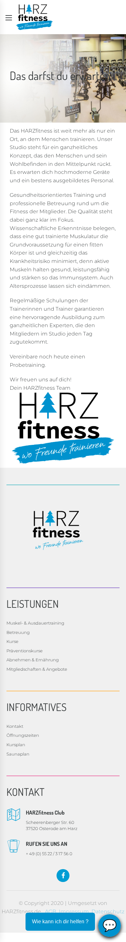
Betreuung (18, 632)
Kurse (12, 641)
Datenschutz (107, 911)
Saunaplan (17, 754)
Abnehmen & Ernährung (32, 659)
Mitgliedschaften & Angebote (36, 669)
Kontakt (14, 726)
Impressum (74, 911)
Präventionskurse (24, 650)
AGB (50, 911)
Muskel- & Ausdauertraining (35, 623)
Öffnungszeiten (22, 735)
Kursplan (15, 744)
